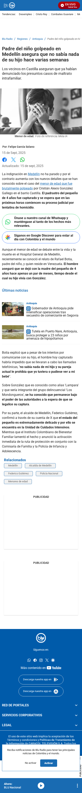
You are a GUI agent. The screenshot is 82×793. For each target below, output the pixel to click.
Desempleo (25, 14)
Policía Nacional (49, 473)
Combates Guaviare (62, 14)
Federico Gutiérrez (18, 473)
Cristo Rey (41, 14)
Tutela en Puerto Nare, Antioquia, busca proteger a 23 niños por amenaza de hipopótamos (51, 334)
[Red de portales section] (76, 705)
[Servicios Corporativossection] (76, 715)
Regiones (22, 39)
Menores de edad (18, 481)
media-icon (41, 785)
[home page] (41, 638)
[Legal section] (76, 725)
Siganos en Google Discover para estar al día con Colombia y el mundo (43, 237)
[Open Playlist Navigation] (77, 786)
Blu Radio (7, 39)
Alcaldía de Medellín (40, 465)
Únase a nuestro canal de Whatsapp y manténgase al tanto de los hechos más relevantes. (42, 221)
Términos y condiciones (22, 740)
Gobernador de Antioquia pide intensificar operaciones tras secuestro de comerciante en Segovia (52, 312)
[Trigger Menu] (5, 5)
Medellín (34, 174)
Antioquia (37, 39)
